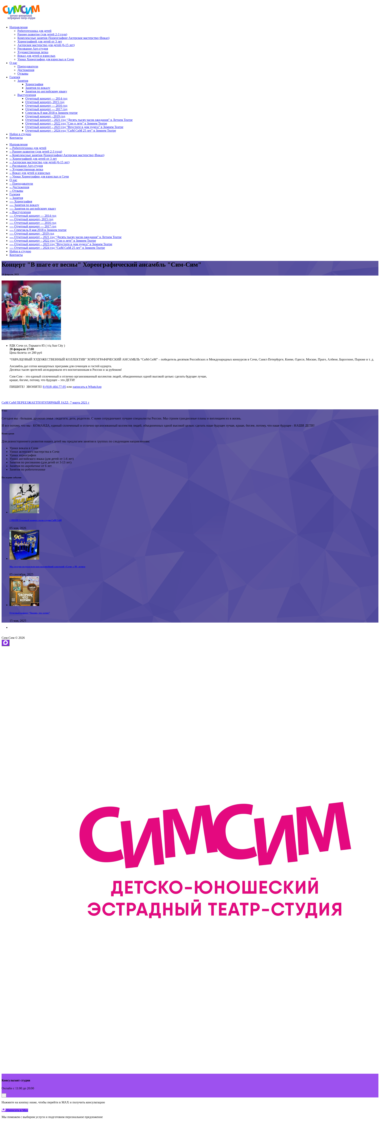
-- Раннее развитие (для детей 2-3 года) (36, 151)
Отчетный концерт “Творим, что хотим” (30, 613)
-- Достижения (19, 187)
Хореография (34, 84)
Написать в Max (17, 1110)
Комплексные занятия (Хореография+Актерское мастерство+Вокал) (63, 38)
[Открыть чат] (6, 643)
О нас (13, 63)
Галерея (15, 77)
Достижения (25, 70)
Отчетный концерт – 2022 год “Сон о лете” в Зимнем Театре (66, 123)
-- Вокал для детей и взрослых (30, 173)
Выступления (26, 95)
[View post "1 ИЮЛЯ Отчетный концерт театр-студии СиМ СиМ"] (24, 512)
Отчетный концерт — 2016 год (46, 105)
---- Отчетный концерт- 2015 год (31, 219)
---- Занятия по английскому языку (33, 208)
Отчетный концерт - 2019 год (45, 116)
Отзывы (22, 73)
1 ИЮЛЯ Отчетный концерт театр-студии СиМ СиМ (36, 520)
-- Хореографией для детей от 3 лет (33, 158)
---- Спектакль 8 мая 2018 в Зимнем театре (38, 230)
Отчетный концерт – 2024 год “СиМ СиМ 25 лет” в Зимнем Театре (70, 130)
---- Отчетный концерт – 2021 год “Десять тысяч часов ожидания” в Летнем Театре (66, 237)
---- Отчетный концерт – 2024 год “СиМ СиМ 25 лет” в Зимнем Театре (57, 247)
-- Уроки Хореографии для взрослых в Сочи (39, 176)
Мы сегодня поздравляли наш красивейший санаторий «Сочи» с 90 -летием (47, 566)
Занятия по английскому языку (46, 91)
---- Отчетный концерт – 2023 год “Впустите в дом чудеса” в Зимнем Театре (61, 244)
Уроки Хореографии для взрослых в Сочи (45, 59)
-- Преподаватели (21, 183)
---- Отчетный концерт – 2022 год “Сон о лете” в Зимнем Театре (53, 240)
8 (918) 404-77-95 (54, 386)
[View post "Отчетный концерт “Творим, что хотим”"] (24, 605)
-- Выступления (20, 212)
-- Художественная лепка (26, 169)
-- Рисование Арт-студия (26, 165)
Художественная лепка (32, 52)
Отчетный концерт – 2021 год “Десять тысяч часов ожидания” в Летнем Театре (79, 120)
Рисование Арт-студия (32, 48)
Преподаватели (27, 66)
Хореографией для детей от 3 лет (39, 41)
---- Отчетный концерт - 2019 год (32, 233)
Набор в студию (20, 134)
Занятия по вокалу (37, 87)
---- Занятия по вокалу (24, 205)
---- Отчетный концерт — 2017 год (33, 226)
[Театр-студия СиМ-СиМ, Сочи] (21, 20)
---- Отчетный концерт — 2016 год (33, 222)
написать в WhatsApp (87, 386)
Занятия (22, 80)
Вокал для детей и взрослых (36, 55)
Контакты (16, 137)
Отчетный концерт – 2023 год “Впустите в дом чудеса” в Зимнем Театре (74, 127)
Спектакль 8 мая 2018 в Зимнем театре (51, 112)
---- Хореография (21, 201)
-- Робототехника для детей (28, 148)
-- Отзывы (16, 190)
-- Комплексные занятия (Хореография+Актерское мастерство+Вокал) (57, 155)
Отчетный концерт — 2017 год (46, 109)
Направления (19, 27)
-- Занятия (16, 198)
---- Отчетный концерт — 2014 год (33, 215)
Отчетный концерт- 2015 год (44, 102)
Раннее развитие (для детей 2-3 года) (42, 34)
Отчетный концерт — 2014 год (46, 98)
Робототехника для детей (34, 30)
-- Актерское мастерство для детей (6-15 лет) (39, 162)
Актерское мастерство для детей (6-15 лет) (46, 45)
